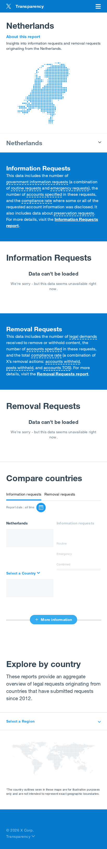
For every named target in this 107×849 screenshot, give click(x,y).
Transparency (19, 836)
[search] (23, 573)
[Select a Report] (41, 507)
